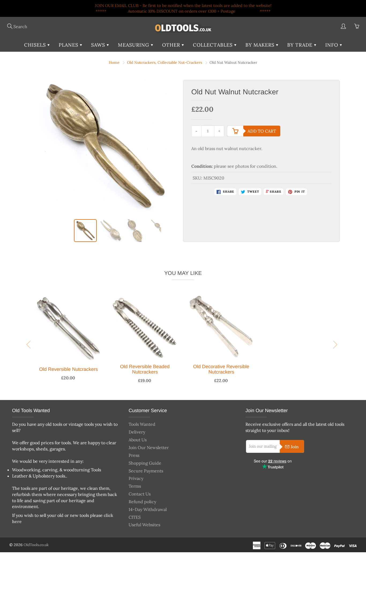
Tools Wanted (142, 424)
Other (172, 45)
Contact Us (140, 494)
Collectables (213, 45)
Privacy (136, 478)
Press (134, 455)
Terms (135, 486)
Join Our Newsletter (149, 447)
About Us (138, 439)
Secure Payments (146, 470)
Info (332, 45)
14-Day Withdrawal (148, 509)
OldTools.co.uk (36, 544)
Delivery (137, 432)
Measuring (134, 45)
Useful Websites (144, 524)
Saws (99, 45)
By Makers (260, 45)
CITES (135, 517)
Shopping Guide (145, 463)
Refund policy (142, 501)
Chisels (35, 45)
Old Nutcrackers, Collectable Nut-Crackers (164, 62)
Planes (69, 45)
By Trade (300, 45)
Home (114, 62)
